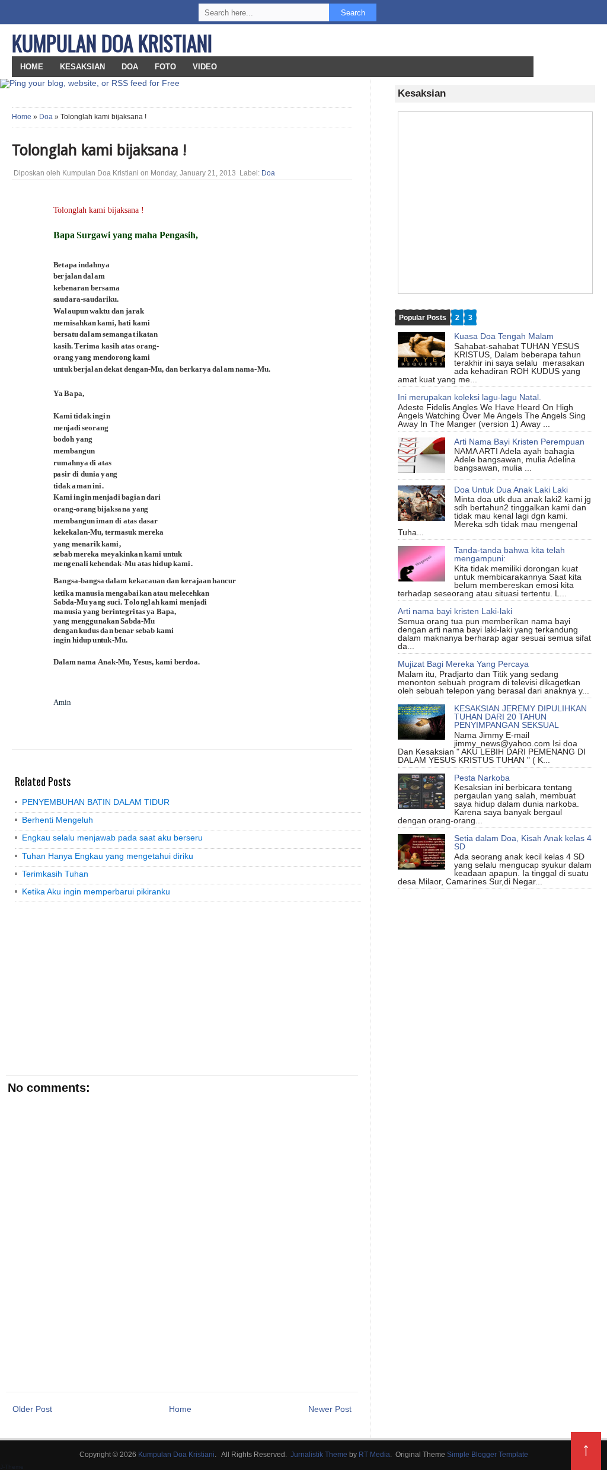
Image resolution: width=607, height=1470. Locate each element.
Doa (130, 66)
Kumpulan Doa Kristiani (112, 42)
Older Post (32, 1409)
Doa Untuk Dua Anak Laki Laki (511, 489)
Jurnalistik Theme (318, 1454)
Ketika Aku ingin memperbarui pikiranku (96, 891)
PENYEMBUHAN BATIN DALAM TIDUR (96, 802)
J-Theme (12, 1466)
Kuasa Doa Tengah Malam (504, 336)
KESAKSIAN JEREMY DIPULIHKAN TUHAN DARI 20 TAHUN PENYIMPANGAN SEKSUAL (520, 717)
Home (21, 117)
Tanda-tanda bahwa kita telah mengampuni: (509, 554)
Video (205, 66)
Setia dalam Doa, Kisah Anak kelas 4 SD (523, 842)
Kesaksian (82, 66)
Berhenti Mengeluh (57, 820)
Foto (165, 66)
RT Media (374, 1454)
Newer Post (330, 1409)
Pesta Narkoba (482, 777)
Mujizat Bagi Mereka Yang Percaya (463, 664)
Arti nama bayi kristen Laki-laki (455, 611)
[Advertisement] (98, 988)
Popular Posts (422, 318)
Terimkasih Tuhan (55, 873)
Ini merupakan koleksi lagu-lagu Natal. (469, 397)
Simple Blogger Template (487, 1454)
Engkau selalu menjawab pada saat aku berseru (112, 837)
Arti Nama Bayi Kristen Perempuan (519, 441)
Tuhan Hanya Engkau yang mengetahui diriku (107, 856)
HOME (31, 66)
